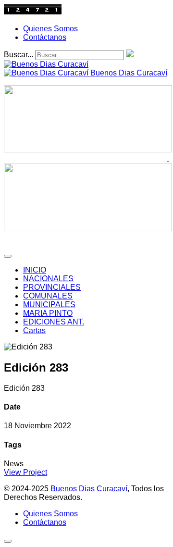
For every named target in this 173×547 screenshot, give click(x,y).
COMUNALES (48, 296)
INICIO (34, 270)
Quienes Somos (50, 29)
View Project (25, 472)
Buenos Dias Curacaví (88, 489)
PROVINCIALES (52, 287)
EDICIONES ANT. (53, 322)
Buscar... (18, 54)
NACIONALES (48, 278)
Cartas (34, 330)
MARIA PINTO (48, 313)
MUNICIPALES (49, 304)
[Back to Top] (8, 541)
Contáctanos (44, 37)
